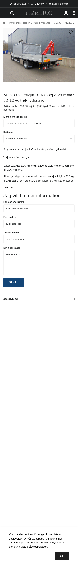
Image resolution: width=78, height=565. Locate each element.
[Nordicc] (39, 13)
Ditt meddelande (11, 248)
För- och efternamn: (13, 202)
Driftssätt (8, 132)
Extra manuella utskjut (15, 117)
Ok (62, 555)
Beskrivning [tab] (10, 298)
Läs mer (8, 187)
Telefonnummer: (11, 232)
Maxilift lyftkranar (41, 23)
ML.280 (57, 23)
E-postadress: (10, 217)
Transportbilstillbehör (19, 23)
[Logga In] (66, 13)
